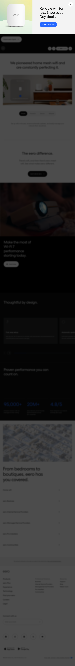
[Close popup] (70, 4)
